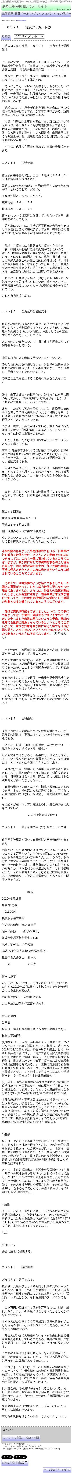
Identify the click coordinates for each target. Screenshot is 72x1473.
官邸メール (22, 13)
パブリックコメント (43, 13)
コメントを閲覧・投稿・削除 (21, 1437)
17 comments (21, 21)
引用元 (6, 36)
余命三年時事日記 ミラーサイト (24, 6)
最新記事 (7, 13)
